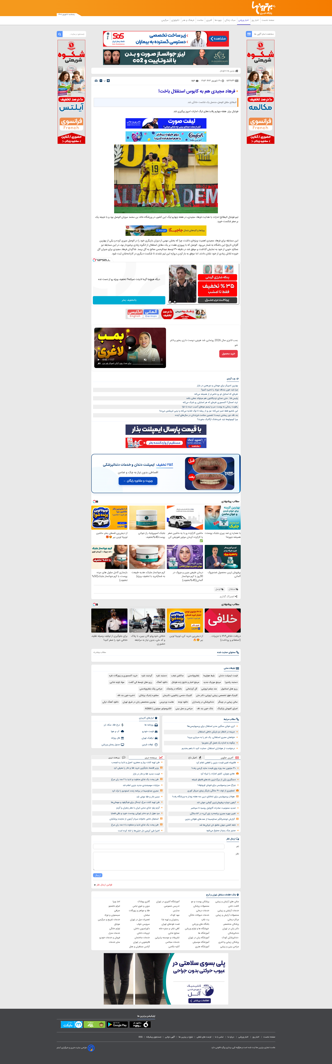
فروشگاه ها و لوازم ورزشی (197, 929)
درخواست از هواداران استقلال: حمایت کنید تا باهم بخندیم (208, 748)
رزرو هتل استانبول (229, 689)
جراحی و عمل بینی (184, 709)
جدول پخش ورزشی (111, 745)
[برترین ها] (262, 8)
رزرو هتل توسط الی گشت (140, 682)
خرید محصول (228, 354)
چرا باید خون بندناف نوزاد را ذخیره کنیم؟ (219, 390)
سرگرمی (165, 20)
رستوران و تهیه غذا (170, 920)
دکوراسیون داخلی (142, 929)
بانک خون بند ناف (205, 709)
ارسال (98, 875)
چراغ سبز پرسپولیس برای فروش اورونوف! (217, 785)
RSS (140, 1037)
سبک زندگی (230, 20)
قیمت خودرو (148, 731)
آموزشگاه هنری (202, 947)
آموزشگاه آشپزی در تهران (167, 902)
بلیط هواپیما (209, 676)
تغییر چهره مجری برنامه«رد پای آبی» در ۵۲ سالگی (213, 813)
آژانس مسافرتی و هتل (139, 947)
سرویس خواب (143, 924)
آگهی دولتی (170, 1037)
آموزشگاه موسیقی (201, 942)
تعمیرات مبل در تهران (140, 920)
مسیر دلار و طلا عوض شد (148, 797)
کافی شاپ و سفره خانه (169, 929)
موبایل (117, 924)
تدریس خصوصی (171, 906)
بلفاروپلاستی (193, 676)
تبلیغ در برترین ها (186, 1037)
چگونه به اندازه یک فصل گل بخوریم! (218, 743)
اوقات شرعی (148, 745)
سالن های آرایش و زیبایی (227, 902)
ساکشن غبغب (177, 676)
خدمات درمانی (202, 911)
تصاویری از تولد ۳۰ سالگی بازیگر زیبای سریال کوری (211, 790)
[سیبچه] (140, 1025)
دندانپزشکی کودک (230, 938)
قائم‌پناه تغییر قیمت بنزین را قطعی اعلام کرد (216, 762)
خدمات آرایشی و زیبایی (228, 911)
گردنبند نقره (147, 676)
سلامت (200, 20)
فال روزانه (115, 738)
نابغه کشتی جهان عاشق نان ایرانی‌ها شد (217, 825)
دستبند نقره (161, 676)
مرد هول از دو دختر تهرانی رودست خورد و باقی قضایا (135, 813)
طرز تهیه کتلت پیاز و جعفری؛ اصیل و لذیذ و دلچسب (135, 762)
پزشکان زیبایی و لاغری (228, 942)
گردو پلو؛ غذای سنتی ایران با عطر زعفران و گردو (138, 808)
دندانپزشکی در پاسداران (203, 702)
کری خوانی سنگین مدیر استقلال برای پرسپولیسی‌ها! (211, 726)
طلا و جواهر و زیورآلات (139, 911)
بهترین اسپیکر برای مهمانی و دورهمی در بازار (217, 385)
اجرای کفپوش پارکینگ (227, 709)
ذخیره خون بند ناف (126, 695)
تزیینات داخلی (143, 933)
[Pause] (170, 302)
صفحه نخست (268, 20)
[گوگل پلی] (117, 1025)
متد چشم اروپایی (209, 689)
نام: (237, 846)
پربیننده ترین (151, 757)
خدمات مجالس (172, 942)
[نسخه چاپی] (96, 80)
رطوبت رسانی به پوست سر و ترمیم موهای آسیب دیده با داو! (210, 407)
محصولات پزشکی (201, 906)
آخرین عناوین (227, 757)
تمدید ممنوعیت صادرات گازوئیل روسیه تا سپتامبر (213, 808)
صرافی (117, 911)
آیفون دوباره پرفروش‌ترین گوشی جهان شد (216, 802)
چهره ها (218, 20)
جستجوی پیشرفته (153, 1037)
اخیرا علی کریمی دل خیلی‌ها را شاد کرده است (139, 831)
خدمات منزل (114, 933)
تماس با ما (219, 1037)
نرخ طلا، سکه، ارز (112, 725)
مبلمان (147, 915)
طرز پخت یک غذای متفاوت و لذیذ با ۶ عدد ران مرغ (135, 779)
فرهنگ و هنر (188, 20)
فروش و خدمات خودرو (109, 938)
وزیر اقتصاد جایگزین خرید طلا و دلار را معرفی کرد (136, 768)
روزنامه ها (149, 725)
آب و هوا (115, 731)
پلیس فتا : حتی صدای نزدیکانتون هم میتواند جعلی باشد (212, 398)
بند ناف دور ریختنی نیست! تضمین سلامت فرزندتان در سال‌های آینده (206, 415)
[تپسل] (94, 260)
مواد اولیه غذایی (117, 682)
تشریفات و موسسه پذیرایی (167, 938)
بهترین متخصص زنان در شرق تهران (139, 702)
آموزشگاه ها (203, 933)
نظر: (237, 854)
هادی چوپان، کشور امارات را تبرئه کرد (218, 774)
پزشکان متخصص (231, 924)
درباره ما (231, 1037)
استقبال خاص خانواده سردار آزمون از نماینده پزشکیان (134, 819)
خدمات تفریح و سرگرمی (109, 920)
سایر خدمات (114, 942)
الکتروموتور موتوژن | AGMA (158, 709)
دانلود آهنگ (161, 682)
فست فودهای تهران (170, 924)
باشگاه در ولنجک (174, 689)
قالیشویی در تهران (141, 942)
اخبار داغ (192, 757)
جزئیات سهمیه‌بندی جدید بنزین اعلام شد (141, 785)
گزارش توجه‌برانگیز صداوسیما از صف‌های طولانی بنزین (210, 819)
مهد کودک (174, 915)
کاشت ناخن (233, 906)
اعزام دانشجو (114, 906)
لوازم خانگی (114, 929)
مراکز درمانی (233, 920)
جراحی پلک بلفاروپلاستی (151, 689)
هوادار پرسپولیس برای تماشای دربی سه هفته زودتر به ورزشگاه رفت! (203, 796)
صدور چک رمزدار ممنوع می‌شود (221, 830)
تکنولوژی (175, 20)
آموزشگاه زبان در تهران (198, 938)
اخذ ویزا (116, 902)
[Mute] (175, 302)
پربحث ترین (114, 757)
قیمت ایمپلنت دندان (228, 676)
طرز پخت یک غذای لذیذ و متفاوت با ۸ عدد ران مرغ (135, 825)
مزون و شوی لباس (141, 906)
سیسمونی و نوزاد (112, 915)
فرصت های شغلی (204, 1037)
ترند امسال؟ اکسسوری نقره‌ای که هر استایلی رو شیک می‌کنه (210, 402)
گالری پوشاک (144, 902)
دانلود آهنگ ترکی (110, 702)
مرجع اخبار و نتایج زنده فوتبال (185, 682)
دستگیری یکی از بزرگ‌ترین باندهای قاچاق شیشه (214, 779)
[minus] (101, 80)
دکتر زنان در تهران (230, 929)
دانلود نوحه (183, 702)
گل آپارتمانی (191, 689)
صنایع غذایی (173, 933)
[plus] (108, 80)
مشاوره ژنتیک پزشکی (149, 695)
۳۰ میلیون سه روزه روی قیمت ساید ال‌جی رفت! (214, 768)
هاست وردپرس (167, 702)
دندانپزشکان (233, 933)
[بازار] (94, 1025)
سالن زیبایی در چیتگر (228, 702)
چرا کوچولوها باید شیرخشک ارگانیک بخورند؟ (217, 419)
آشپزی (209, 20)
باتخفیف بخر (129, 300)
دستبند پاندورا (231, 682)
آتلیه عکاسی (173, 947)
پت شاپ (205, 920)
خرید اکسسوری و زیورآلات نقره (123, 676)
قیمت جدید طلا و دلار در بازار (146, 774)
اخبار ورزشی (243, 20)
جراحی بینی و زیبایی (229, 947)
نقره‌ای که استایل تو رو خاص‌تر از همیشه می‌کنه (216, 394)
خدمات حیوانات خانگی (199, 915)
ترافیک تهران (148, 738)
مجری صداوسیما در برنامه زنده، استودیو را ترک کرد (135, 791)
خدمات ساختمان (142, 938)
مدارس (176, 911)
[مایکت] (71, 1025)
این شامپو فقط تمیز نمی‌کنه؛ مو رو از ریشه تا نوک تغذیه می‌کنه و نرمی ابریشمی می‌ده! (198, 411)
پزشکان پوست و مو (200, 902)
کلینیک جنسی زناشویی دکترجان (177, 695)
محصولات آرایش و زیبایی (227, 915)
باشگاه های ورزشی (200, 924)
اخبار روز (255, 20)
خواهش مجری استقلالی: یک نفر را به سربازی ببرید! (211, 737)
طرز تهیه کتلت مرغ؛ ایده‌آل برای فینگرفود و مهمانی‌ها (135, 802)
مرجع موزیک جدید (212, 682)
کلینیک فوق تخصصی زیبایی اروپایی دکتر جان (217, 695)
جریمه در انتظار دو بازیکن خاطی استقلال (216, 732)
